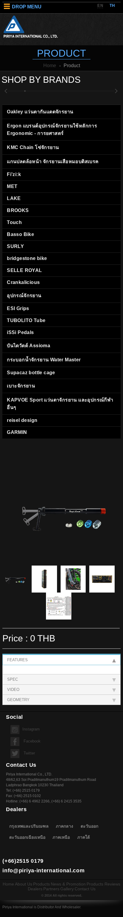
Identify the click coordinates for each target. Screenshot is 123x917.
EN (100, 5)
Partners (51, 888)
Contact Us (85, 888)
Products (41, 884)
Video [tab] (13, 689)
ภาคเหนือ (61, 837)
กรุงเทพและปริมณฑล (29, 826)
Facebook (31, 741)
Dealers (35, 888)
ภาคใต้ (83, 837)
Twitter (28, 753)
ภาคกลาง (64, 826)
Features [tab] (17, 660)
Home (49, 65)
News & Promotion (68, 884)
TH (112, 5)
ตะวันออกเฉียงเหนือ (27, 837)
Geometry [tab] (18, 699)
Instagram (31, 729)
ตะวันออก (89, 826)
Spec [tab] (12, 679)
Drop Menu (26, 6)
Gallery (67, 888)
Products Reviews (103, 884)
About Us (23, 884)
